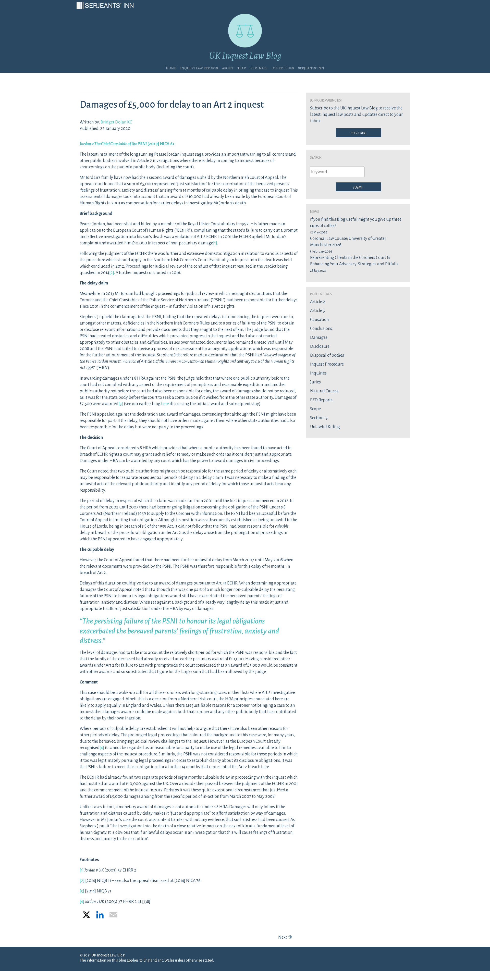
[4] (102, 747)
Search (316, 157)
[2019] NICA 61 (127, 144)
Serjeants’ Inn (311, 67)
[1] (215, 243)
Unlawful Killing (325, 427)
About (227, 67)
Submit (358, 187)
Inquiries (318, 373)
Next (283, 937)
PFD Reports (321, 400)
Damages (318, 337)
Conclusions (321, 328)
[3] (120, 404)
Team (242, 67)
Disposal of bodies (327, 355)
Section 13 (319, 418)
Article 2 (317, 302)
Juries (315, 382)
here (165, 404)
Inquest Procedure (327, 364)
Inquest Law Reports (199, 67)
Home (171, 67)
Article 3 (317, 310)
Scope (315, 409)
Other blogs (283, 67)
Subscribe (358, 132)
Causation (319, 319)
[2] (111, 272)
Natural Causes (324, 391)
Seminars (259, 67)
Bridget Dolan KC (116, 122)
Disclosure (319, 346)
